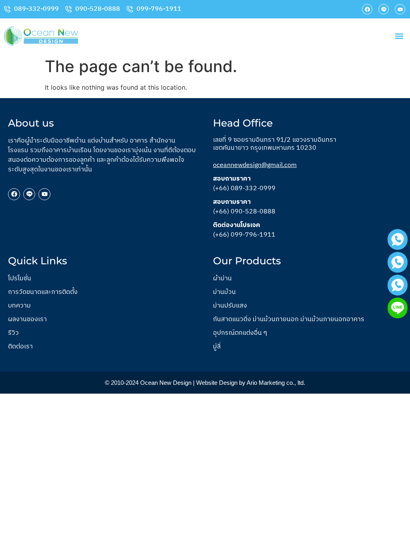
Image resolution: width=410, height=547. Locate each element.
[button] (399, 36)
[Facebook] (367, 9)
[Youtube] (400, 9)
